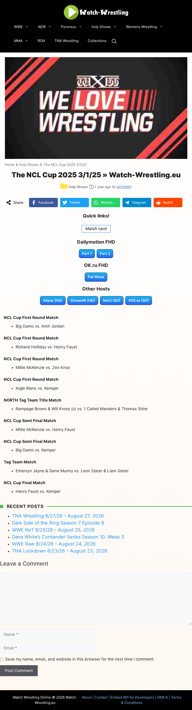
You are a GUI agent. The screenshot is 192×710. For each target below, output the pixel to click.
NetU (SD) (111, 300)
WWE (18, 26)
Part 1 (87, 253)
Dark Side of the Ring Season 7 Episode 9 (58, 523)
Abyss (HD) (53, 300)
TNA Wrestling (66, 40)
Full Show (96, 277)
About (87, 697)
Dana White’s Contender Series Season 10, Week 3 (68, 537)
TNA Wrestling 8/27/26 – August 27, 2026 (58, 516)
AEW (42, 26)
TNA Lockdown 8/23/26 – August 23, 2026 (59, 551)
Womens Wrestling (141, 26)
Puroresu (68, 26)
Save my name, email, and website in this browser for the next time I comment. (80, 659)
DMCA (162, 697)
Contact (101, 697)
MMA (18, 40)
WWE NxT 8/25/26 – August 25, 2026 (53, 530)
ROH (41, 40)
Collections (97, 40)
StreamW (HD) (82, 300)
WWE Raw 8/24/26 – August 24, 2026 (54, 544)
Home (10, 164)
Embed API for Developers (132, 697)
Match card (96, 228)
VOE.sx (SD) (138, 300)
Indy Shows (101, 26)
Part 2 (105, 253)
